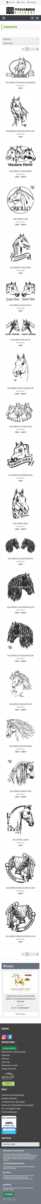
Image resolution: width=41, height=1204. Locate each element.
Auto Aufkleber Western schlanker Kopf (20, 388)
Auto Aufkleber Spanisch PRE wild (20, 704)
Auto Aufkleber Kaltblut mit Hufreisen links (20, 888)
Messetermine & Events (10, 1065)
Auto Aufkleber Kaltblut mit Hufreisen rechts (20, 936)
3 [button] (33, 49)
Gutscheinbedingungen (9, 1112)
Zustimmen (8, 1194)
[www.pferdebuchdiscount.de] (37, 18)
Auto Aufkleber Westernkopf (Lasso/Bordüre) (21, 82)
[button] (37, 49)
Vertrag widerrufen (9, 1048)
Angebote (9, 966)
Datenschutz (6, 1055)
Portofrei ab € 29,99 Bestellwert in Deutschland (17, 1105)
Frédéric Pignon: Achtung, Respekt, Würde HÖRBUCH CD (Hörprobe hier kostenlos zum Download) (20, 999)
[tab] (20, 1043)
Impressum (5, 1059)
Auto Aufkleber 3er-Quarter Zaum (20, 426)
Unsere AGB (6, 1062)
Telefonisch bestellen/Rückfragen (13, 1095)
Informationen (8, 1042)
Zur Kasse (12, 2)
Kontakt (5, 1029)
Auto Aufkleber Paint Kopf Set (21, 340)
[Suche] (32, 18)
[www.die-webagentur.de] (4, 1037)
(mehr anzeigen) (21, 1168)
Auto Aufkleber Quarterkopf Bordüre (20, 475)
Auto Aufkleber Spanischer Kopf (20, 791)
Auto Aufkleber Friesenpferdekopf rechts (20, 607)
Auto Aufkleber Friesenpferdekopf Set (20, 558)
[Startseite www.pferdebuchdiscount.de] (20, 10)
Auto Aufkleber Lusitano (20, 840)
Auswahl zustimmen (9, 1199)
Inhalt (4, 1090)
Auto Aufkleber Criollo (20, 219)
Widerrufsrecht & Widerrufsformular (14, 1052)
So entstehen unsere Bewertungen (13, 1102)
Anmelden (33, 2)
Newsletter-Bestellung (9, 1098)
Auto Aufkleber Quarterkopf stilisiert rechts (20, 131)
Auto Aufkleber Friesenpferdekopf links (20, 655)
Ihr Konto (22, 2)
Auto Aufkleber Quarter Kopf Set (20, 305)
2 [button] (30, 49)
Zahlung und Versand (9, 1069)
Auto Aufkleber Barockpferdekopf (20, 746)
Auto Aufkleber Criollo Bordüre (20, 267)
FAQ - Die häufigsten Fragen (11, 1109)
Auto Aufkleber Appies (20, 523)
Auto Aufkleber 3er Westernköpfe (20, 171)
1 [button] (26, 49)
